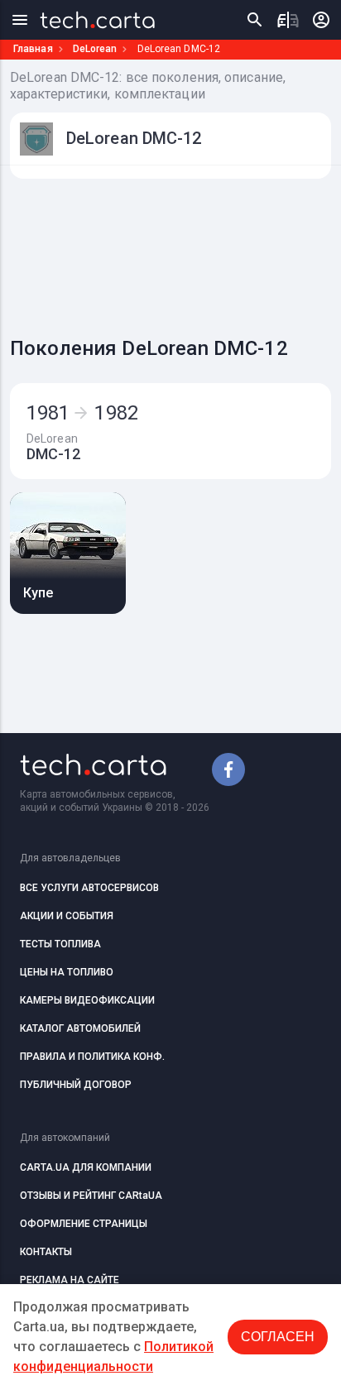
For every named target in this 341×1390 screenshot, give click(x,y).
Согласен (278, 1337)
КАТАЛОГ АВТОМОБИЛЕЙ (80, 1028)
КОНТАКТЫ (46, 1252)
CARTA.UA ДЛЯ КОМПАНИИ (85, 1167)
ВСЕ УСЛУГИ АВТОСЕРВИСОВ (89, 888)
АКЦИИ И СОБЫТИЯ (66, 916)
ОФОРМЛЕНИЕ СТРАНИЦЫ (83, 1223)
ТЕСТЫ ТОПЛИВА (60, 944)
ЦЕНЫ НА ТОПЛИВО (66, 972)
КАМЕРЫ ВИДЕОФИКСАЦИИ (87, 1000)
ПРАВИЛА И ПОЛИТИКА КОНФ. (92, 1056)
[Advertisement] (175, 253)
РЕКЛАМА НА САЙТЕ (69, 1280)
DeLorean (95, 49)
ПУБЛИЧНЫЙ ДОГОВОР (76, 1084)
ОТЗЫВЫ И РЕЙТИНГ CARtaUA (91, 1195)
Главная (33, 49)
